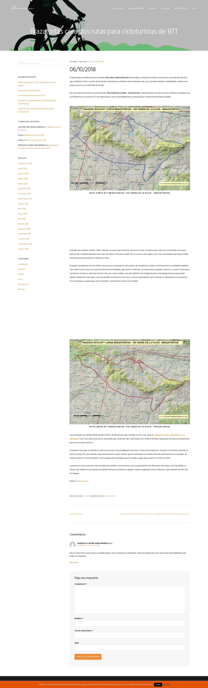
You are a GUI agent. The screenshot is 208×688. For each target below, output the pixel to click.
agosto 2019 (23, 203)
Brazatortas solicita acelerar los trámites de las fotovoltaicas (37, 102)
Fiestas (21, 274)
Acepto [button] (158, 684)
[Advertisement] (130, 224)
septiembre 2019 (25, 198)
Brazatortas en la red (22, 8)
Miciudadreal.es (82, 481)
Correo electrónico (84, 630)
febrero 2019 (23, 224)
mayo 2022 (22, 168)
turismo (111, 496)
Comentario (81, 584)
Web (77, 643)
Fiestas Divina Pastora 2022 (29, 90)
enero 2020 (22, 183)
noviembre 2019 (24, 193)
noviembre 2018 (24, 234)
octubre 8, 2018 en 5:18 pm (88, 545)
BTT (105, 496)
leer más (166, 684)
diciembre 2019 (24, 188)
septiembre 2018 (25, 244)
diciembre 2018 (24, 229)
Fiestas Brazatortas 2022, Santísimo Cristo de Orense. (36, 84)
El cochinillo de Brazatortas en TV (31, 95)
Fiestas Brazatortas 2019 (34, 135)
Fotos (20, 279)
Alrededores (23, 264)
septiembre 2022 (25, 163)
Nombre (79, 618)
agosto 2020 (23, 173)
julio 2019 (22, 208)
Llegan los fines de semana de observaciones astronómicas (36, 110)
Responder (74, 562)
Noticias (85, 496)
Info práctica (23, 284)
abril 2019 (22, 218)
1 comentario (98, 62)
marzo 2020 (23, 178)
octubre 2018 (23, 239)
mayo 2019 (22, 213)
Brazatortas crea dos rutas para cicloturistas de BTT (38, 147)
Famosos (21, 269)
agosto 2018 (23, 249)
